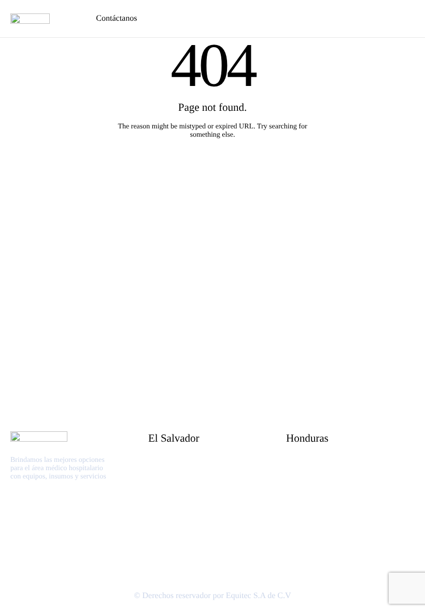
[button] (68, 18)
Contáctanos (116, 18)
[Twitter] (24, 509)
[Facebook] (13, 509)
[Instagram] (34, 509)
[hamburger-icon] (409, 18)
